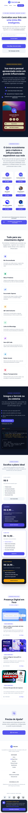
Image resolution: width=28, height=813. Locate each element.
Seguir (8, 181)
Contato (14, 767)
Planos (10, 5)
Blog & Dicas (14, 759)
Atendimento (14, 765)
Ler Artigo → (21, 635)
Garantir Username (14, 524)
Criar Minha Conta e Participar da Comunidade (15, 222)
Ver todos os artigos (13, 605)
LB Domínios (20, 205)
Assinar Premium (14, 580)
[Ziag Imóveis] (14, 797)
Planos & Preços (14, 763)
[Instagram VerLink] (9, 797)
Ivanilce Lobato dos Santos (7, 178)
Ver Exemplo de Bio (14, 51)
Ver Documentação (8, 420)
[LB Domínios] (23, 797)
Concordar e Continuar (14, 809)
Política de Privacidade (14, 774)
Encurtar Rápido (14, 38)
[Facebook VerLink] (5, 797)
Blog (7, 5)
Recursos (14, 761)
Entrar (15, 5)
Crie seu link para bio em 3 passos (13, 688)
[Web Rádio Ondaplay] (18, 797)
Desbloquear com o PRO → (7, 423)
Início (14, 757)
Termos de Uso (14, 776)
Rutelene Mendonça (20, 178)
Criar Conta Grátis (14, 498)
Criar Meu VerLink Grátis (14, 46)
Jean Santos (7, 191)
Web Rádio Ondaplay (7, 205)
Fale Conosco (15, 732)
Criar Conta (20, 5)
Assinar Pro (14, 553)
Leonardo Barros (20, 191)
